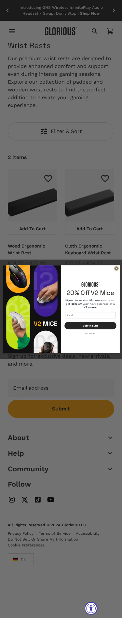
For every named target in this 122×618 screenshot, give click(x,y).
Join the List (90, 325)
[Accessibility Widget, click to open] (91, 608)
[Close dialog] (116, 268)
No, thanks (90, 333)
